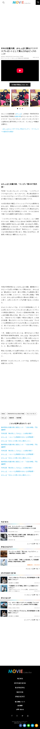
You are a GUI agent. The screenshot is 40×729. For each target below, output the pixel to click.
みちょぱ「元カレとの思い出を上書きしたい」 (16, 441)
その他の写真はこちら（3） (20, 84)
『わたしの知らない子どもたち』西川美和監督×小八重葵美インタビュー (23, 611)
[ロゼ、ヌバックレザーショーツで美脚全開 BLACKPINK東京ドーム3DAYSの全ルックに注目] (3, 529)
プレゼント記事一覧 (32, 568)
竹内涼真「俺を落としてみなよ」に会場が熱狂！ (17, 433)
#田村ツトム (11, 591)
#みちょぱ (14, 58)
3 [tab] (22, 108)
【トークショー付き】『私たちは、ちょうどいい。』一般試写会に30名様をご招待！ (23, 552)
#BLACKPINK (11, 531)
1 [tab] (17, 108)
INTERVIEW (20, 683)
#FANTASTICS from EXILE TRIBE (14, 56)
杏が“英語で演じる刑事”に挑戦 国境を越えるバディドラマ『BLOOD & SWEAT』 (23, 535)
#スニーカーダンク (6, 58)
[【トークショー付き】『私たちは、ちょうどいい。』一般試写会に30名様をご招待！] (3, 554)
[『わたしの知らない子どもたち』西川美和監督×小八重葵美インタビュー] (3, 613)
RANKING (20, 688)
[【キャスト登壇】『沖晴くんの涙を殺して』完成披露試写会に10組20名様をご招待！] (3, 562)
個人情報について (20, 701)
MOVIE (20, 692)
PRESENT (20, 697)
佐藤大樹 (18, 116)
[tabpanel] (20, 98)
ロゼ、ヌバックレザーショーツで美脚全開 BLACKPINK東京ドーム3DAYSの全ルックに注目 (22, 527)
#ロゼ (16, 531)
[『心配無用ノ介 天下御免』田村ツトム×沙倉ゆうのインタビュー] (3, 588)
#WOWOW (10, 539)
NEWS (20, 679)
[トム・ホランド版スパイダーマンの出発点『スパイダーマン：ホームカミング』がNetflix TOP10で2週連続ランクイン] (3, 605)
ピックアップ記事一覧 (31, 620)
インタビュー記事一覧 (31, 595)
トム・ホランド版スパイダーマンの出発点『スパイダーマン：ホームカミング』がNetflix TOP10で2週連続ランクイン (23, 603)
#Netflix (10, 607)
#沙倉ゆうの (17, 591)
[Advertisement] (20, 25)
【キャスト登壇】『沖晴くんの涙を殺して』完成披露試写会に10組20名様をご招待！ (23, 560)
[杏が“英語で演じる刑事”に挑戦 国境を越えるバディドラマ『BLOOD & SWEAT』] (3, 537)
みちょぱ (19, 114)
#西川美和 (10, 616)
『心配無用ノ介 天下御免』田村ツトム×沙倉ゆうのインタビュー (23, 586)
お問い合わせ (20, 709)
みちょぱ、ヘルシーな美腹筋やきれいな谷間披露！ (18, 437)
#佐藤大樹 (20, 58)
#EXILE (3, 56)
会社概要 (20, 705)
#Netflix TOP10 (15, 607)
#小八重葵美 (16, 616)
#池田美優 (26, 58)
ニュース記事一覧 (32, 543)
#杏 (14, 539)
